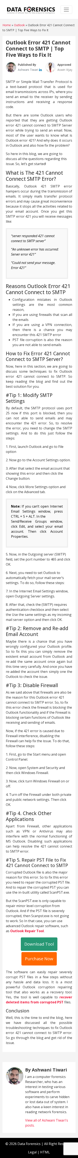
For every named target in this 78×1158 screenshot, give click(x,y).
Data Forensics (29, 1143)
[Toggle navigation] (66, 9)
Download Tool (39, 944)
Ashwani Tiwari (28, 70)
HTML (45, 1152)
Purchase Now (39, 959)
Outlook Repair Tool (27, 931)
